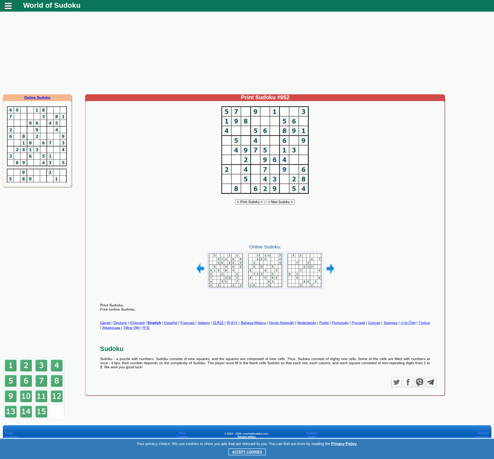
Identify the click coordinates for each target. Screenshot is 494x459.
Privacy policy (246, 436)
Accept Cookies (247, 452)
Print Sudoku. (112, 305)
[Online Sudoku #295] (304, 288)
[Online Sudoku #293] (226, 288)
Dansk (105, 323)
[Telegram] (431, 382)
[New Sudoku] (280, 202)
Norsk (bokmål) (281, 323)
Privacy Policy (344, 443)
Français (187, 323)
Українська (111, 328)
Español (170, 323)
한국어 (232, 323)
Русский (358, 323)
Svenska (391, 323)
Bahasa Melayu (253, 323)
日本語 (218, 323)
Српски (374, 323)
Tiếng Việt (131, 328)
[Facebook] (408, 382)
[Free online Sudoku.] (265, 194)
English (154, 323)
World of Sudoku (52, 5)
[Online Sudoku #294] (265, 288)
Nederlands (306, 323)
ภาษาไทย (408, 323)
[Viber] (419, 382)
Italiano (204, 323)
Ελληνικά (137, 323)
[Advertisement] (247, 53)
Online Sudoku (37, 97)
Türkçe (424, 323)
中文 (146, 328)
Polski (324, 323)
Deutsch (120, 323)
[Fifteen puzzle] (34, 418)
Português (340, 323)
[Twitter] (396, 382)
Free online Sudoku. (118, 309)
